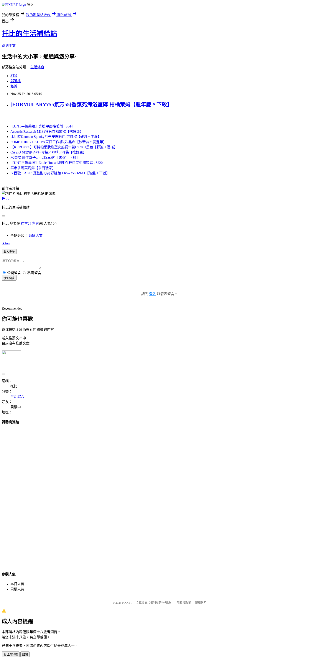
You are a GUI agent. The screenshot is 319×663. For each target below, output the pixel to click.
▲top (6, 243)
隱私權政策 (184, 602)
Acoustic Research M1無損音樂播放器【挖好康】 (46, 131)
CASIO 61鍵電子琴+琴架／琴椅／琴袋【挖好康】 (48, 152)
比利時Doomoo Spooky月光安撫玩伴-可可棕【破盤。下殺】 (55, 137)
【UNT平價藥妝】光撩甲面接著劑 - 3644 (41, 126)
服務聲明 (200, 602)
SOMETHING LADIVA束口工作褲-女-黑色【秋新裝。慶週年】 (58, 142)
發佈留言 (9, 278)
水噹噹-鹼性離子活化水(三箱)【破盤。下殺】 (45, 157)
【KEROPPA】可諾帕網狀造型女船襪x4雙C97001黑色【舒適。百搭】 (63, 147)
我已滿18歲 (10, 654)
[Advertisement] (159, 494)
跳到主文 (9, 45)
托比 (5, 199)
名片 (13, 86)
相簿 (13, 76)
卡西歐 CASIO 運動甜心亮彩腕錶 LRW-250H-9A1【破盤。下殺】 (60, 173)
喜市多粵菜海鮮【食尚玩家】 (33, 168)
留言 (35, 223)
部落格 (15, 81)
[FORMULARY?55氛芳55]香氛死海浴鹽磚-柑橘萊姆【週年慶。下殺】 (91, 104)
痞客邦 (26, 223)
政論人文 (36, 235)
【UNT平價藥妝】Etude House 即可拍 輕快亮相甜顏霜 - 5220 (56, 163)
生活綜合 (37, 67)
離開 (25, 654)
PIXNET (127, 602)
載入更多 (9, 251)
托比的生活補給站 (29, 34)
